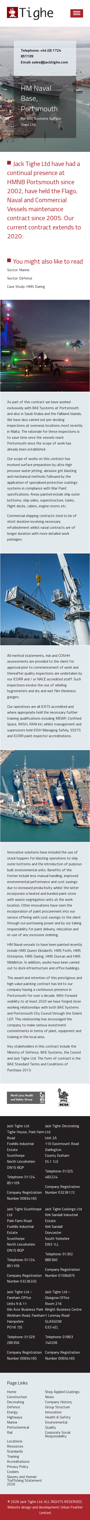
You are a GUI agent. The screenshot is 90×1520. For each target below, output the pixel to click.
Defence (13, 1407)
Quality (50, 1427)
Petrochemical (18, 1427)
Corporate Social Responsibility (57, 1434)
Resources (15, 1446)
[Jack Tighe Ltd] (30, 13)
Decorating (15, 1402)
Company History (58, 1402)
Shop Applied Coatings (62, 1392)
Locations (14, 1441)
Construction (17, 1397)
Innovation (53, 1412)
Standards (15, 1451)
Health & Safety (58, 1417)
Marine (12, 1422)
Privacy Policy (17, 1467)
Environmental (56, 1422)
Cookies (13, 1472)
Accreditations (18, 1462)
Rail (9, 1432)
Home (11, 1392)
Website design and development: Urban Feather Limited (45, 1509)
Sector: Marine (18, 270)
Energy (12, 1412)
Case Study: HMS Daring (26, 286)
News (49, 1397)
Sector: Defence (19, 278)
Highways (14, 1417)
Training (13, 1456)
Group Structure (57, 1407)
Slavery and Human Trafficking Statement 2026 (24, 1481)
